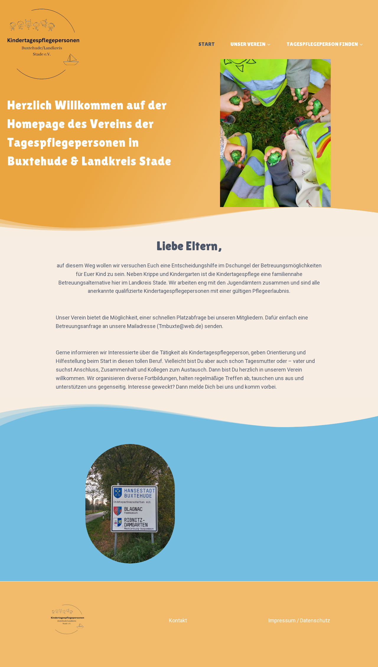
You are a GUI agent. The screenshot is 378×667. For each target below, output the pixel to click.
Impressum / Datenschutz (299, 620)
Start (206, 44)
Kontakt (178, 620)
